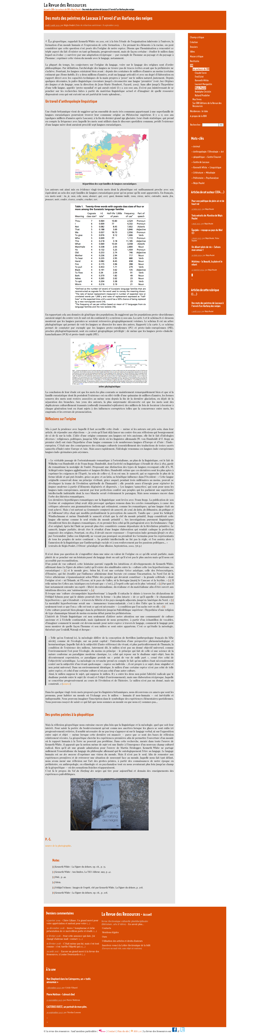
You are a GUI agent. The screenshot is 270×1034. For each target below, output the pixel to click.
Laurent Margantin (203, 84)
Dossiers (194, 46)
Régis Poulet (76, 9)
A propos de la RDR (198, 116)
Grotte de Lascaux (201, 162)
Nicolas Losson (74, 1012)
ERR (52, 9)
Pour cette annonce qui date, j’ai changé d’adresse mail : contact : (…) (71, 937)
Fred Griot (199, 76)
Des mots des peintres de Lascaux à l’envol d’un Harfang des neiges (208, 305)
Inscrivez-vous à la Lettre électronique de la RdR (126, 945)
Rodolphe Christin (203, 91)
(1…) (194, 294)
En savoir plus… (136, 924)
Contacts (106, 928)
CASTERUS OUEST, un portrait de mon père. (67, 1006)
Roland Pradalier (202, 95)
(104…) (219, 192)
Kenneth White (202, 80)
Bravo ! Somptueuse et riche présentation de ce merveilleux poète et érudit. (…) (72, 930)
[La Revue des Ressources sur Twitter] (182, 1031)
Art (222, 151)
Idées (192, 51)
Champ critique (197, 37)
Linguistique (215, 167)
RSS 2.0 (137, 1031)
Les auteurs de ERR (62, 9)
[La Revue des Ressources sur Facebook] (174, 1031)
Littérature (198, 172)
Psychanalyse (212, 177)
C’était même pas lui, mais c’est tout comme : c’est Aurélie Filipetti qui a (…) (73, 945)
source (66, 683)
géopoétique (199, 156)
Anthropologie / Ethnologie (205, 151)
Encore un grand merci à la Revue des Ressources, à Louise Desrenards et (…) (73, 953)
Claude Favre (201, 72)
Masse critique (196, 56)
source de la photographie (58, 845)
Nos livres (197, 99)
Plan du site (123, 1031)
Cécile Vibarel (71, 987)
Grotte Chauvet (214, 156)
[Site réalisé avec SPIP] (102, 1031)
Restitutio (194, 61)
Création (194, 42)
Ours (104, 936)
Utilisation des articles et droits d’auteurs (122, 940)
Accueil (47, 9)
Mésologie (210, 172)
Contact (112, 1031)
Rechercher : (196, 124)
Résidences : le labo (199, 111)
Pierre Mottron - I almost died (61, 994)
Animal (196, 146)
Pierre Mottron (73, 1000)
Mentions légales (110, 932)
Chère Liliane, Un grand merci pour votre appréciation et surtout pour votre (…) (72, 922)
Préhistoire (198, 177)
